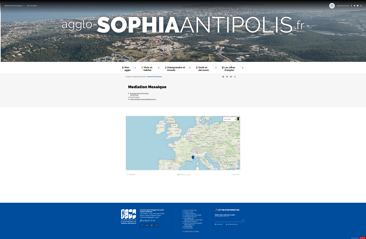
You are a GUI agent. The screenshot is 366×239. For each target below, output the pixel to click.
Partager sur (235, 76)
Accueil (128, 76)
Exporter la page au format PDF (227, 76)
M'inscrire (243, 220)
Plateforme (188, 228)
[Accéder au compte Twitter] (354, 5)
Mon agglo (127, 68)
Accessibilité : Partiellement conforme (193, 219)
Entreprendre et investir (176, 68)
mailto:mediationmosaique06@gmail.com (143, 99)
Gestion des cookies (191, 231)
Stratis (362, 238)
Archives (220, 224)
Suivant (234, 174)
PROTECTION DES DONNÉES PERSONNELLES (193, 224)
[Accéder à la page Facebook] (351, 5)
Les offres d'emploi (229, 68)
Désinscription (233, 224)
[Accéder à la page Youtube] (357, 5)
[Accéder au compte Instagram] (360, 5)
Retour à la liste (185, 174)
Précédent (132, 174)
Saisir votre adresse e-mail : (225, 215)
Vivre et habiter (148, 68)
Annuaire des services (139, 76)
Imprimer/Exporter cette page (223, 76)
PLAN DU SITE (188, 212)
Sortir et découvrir (203, 68)
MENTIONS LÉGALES (190, 221)
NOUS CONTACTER (190, 210)
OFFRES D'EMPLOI (190, 213)
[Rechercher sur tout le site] (332, 6)
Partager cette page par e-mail (231, 76)
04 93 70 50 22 (134, 97)
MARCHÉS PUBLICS (190, 217)
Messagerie (188, 226)
